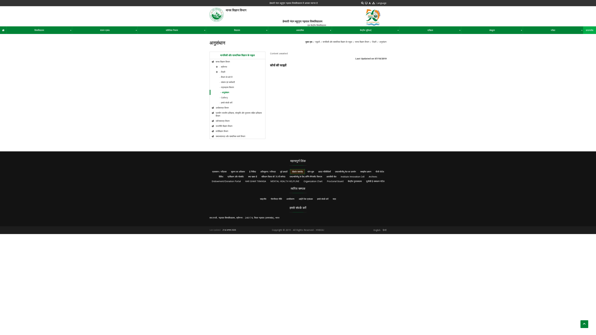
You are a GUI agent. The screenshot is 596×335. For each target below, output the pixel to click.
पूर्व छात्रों (283, 171)
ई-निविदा (252, 171)
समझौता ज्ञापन (365, 171)
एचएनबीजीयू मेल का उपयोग (345, 171)
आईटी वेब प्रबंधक (306, 198)
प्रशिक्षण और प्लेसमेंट (236, 176)
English (376, 230)
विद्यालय (251, 31)
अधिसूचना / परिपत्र (268, 171)
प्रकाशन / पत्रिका (219, 171)
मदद (334, 198)
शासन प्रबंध (119, 31)
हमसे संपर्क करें (322, 198)
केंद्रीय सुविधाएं (379, 31)
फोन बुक (310, 171)
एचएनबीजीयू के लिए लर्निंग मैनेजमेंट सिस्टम (306, 176)
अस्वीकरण (290, 198)
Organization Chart (313, 181)
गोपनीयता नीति (276, 198)
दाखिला (444, 31)
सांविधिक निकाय (186, 31)
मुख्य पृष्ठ (308, 41)
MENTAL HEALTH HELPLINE (284, 181)
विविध (221, 176)
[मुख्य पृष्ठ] (217, 14)
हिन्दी (384, 230)
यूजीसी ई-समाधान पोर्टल (375, 181)
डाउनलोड (589, 30)
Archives (373, 176)
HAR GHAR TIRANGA (255, 181)
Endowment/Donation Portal (226, 181)
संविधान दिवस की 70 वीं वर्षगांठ (273, 176)
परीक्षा (567, 31)
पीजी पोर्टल (380, 171)
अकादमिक (314, 31)
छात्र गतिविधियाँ (324, 171)
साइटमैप (263, 198)
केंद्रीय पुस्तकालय (355, 181)
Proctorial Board (335, 181)
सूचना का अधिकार (238, 171)
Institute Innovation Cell (352, 176)
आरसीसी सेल (331, 176)
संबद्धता (506, 31)
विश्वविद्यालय (53, 31)
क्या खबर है (252, 176)
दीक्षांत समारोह (297, 171)
